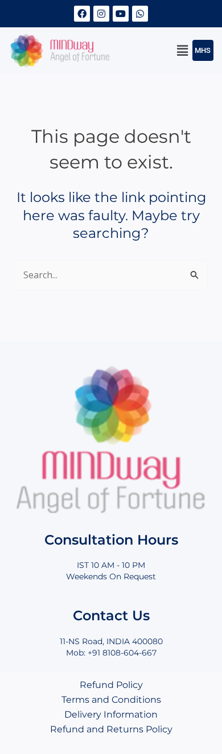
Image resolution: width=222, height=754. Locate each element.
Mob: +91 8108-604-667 (111, 653)
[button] (182, 50)
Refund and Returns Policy (111, 729)
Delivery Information (111, 714)
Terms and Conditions (111, 699)
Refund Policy (111, 684)
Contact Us (111, 615)
